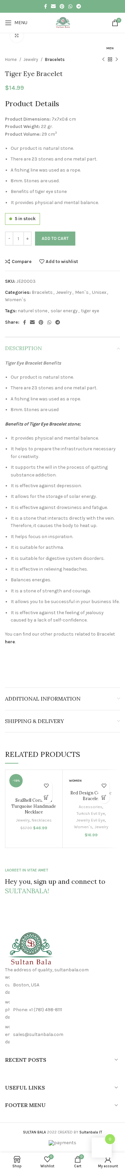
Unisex (99, 292)
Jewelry (31, 59)
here (10, 642)
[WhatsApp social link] (70, 6)
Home (11, 59)
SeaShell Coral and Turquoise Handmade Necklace (33, 806)
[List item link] (62, 1009)
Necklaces (42, 820)
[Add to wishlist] (46, 786)
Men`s (82, 292)
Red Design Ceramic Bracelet (91, 795)
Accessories (90, 806)
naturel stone (32, 311)
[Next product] (116, 59)
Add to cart (55, 238)
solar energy (64, 311)
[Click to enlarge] (16, 35)
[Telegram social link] (78, 6)
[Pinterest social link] (62, 6)
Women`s (15, 300)
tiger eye (90, 311)
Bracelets (55, 59)
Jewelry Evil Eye (90, 820)
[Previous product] (103, 59)
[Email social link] (53, 6)
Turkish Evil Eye (90, 813)
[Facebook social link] (45, 6)
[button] (46, 797)
